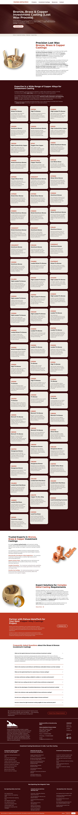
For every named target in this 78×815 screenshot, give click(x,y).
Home (14, 35)
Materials (28, 35)
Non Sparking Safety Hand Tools (12, 789)
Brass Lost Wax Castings (9, 769)
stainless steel (52, 599)
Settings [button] (63, 813)
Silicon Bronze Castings (9, 767)
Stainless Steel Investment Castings (12, 762)
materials (49, 593)
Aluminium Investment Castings (11, 764)
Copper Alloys (34, 35)
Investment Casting (20, 35)
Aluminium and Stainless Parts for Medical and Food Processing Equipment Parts (37, 762)
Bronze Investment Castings (10, 770)
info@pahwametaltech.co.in (46, 739)
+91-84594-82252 (47, 733)
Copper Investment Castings (10, 761)
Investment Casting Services (10, 757)
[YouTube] (70, 738)
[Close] (76, 813)
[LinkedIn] (67, 738)
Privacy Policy (42, 813)
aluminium (43, 599)
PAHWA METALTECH (21, 2)
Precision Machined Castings (10, 765)
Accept (73, 813)
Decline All (68, 813)
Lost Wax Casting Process (9, 759)
